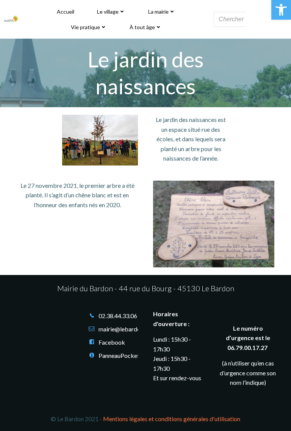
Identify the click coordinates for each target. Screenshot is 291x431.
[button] (281, 10)
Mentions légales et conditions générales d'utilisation (171, 418)
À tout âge (142, 27)
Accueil (65, 11)
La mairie (158, 11)
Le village (108, 11)
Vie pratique (85, 27)
